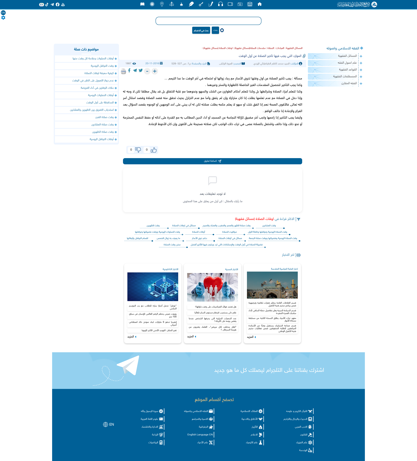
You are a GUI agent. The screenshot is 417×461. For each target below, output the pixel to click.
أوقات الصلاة (198, 232)
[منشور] (171, 5)
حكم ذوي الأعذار (199, 238)
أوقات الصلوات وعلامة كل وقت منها (93, 58)
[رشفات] (191, 5)
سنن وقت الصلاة (172, 244)
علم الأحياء (202, 442)
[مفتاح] (201, 5)
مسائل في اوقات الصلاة (184, 225)
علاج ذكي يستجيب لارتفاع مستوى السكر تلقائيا (215, 312)
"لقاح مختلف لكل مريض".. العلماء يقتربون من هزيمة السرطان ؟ (212, 328)
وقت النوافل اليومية (102, 66)
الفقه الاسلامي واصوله (343, 48)
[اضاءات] (161, 5)
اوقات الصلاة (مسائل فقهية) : (217, 48)
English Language (197, 434)
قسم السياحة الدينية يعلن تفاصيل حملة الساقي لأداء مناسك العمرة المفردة (272, 312)
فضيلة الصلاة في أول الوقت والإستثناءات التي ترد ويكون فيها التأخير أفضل (227, 244)
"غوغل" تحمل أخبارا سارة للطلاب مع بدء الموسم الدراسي (153, 307)
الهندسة (303, 450)
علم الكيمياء (252, 442)
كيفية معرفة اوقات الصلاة (99, 73)
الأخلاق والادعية (250, 419)
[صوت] (220, 5)
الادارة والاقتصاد (149, 427)
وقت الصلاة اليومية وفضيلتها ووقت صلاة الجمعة (273, 238)
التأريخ (255, 427)
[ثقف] (152, 5)
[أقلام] (210, 5)
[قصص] (142, 5)
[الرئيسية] (259, 5)
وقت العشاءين (269, 225)
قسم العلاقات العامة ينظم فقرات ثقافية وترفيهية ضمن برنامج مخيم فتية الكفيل (272, 304)
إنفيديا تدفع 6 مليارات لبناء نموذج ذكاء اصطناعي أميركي (153, 323)
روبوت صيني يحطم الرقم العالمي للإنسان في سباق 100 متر (153, 315)
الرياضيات (153, 442)
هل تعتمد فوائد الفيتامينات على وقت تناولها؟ (215, 306)
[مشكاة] (181, 5)
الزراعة (155, 434)
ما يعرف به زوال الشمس (168, 238)
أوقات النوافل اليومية (102, 139)
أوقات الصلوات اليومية (101, 95)
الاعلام (254, 434)
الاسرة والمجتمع (200, 419)
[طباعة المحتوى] (123, 71)
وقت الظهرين (153, 225)
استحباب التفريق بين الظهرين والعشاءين (92, 110)
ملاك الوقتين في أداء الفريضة (97, 88)
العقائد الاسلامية (249, 411)
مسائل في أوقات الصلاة (230, 238)
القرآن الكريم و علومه (296, 411)
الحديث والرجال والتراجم (295, 419)
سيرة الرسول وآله (149, 411)
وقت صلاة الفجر (104, 117)
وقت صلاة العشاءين (102, 124)
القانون (303, 434)
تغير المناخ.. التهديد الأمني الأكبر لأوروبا (159, 330)
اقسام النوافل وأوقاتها (137, 238)
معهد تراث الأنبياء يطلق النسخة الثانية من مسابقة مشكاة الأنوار (272, 319)
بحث (215, 30)
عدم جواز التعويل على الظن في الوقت (93, 80)
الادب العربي (301, 427)
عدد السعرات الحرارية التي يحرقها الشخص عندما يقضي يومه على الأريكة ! (212, 320)
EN (3, 13)
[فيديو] (230, 5)
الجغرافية (203, 427)
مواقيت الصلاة (229, 232)
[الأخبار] (249, 5)
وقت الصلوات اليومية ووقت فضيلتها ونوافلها (157, 232)
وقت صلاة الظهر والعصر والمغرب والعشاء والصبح (227, 225)
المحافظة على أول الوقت (100, 102)
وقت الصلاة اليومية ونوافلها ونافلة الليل (267, 232)
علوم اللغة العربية (149, 419)
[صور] (240, 5)
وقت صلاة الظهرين (103, 132)
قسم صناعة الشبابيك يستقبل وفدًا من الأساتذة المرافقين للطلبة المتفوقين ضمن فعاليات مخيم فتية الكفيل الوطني (272, 328)
